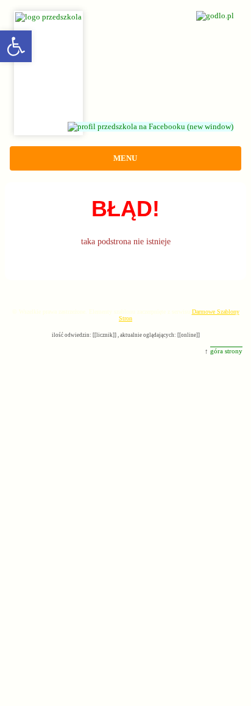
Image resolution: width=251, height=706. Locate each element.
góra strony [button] (226, 351)
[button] (16, 46)
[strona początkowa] (125, 10)
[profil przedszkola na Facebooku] (157, 127)
